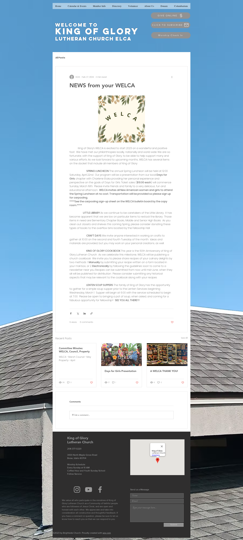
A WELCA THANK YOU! (164, 371)
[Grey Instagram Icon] (77, 489)
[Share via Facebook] (70, 313)
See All (184, 337)
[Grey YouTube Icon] (88, 489)
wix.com (107, 533)
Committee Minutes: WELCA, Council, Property (74, 350)
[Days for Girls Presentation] (121, 354)
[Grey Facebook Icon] (100, 489)
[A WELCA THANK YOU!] (167, 354)
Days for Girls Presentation (120, 371)
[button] (99, 6)
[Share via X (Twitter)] (77, 313)
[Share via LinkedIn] (84, 313)
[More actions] (172, 77)
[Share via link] (91, 313)
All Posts (60, 57)
